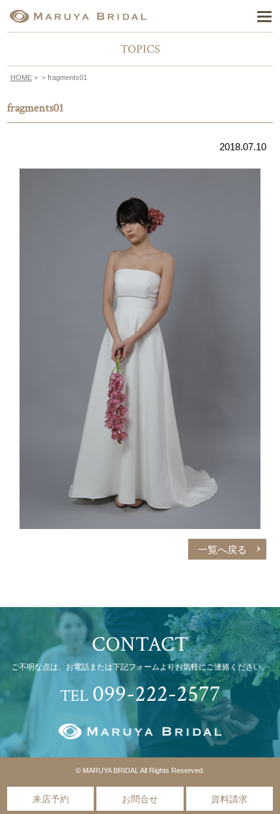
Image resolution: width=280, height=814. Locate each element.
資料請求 (229, 799)
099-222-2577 (156, 694)
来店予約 (51, 799)
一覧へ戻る (222, 550)
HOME (21, 77)
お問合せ (140, 799)
